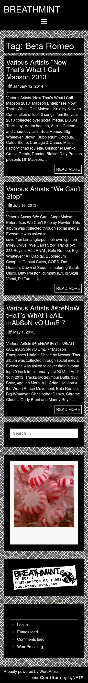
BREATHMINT (32, 9)
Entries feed (27, 632)
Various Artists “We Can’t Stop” (43, 192)
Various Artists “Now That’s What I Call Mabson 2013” (36, 69)
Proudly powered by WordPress (31, 671)
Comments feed (30, 639)
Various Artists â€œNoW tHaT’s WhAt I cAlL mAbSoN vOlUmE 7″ (43, 315)
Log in (22, 624)
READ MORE (68, 169)
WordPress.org (30, 646)
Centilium (50, 677)
